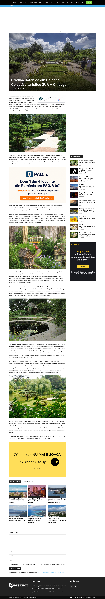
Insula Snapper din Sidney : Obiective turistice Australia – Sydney (57, 501)
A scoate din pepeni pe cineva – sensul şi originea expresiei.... (87, 162)
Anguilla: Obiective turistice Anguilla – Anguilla (34, 520)
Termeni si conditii (73, 597)
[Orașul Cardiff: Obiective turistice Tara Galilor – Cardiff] (37, 491)
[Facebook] (71, 586)
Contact (94, 597)
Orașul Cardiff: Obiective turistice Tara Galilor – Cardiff (36, 501)
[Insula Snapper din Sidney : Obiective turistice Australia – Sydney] (57, 491)
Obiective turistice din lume (24, 31)
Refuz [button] (77, 2)
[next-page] (12, 526)
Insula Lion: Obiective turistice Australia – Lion (17, 519)
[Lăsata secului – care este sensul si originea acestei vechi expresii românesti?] (74, 227)
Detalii (82, 2)
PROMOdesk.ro (60, 592)
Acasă (10, 31)
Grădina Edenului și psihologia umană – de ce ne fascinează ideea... (87, 234)
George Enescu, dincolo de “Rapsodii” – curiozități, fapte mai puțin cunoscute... (87, 170)
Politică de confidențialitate (85, 597)
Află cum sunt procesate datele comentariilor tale (50, 572)
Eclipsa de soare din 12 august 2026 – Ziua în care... (87, 193)
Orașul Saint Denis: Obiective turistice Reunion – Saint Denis (57, 520)
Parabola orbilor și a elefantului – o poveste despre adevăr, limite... (86, 178)
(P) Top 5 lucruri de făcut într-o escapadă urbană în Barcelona (17, 501)
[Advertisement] (52, 19)
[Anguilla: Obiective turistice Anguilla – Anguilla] (37, 511)
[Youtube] (75, 586)
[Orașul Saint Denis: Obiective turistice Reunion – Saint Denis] (57, 511)
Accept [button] (89, 2)
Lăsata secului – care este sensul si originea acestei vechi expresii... (87, 226)
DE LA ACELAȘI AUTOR (28, 481)
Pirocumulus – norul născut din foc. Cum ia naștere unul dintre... (87, 202)
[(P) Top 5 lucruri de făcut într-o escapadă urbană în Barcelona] (18, 491)
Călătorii (15, 31)
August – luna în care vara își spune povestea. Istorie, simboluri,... (87, 218)
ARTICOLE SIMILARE (15, 481)
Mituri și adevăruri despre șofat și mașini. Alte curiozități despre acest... (87, 210)
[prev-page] (10, 526)
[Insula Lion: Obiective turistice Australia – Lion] (18, 511)
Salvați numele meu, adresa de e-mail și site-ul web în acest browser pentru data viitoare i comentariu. (37, 564)
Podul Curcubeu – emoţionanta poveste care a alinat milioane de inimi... (87, 186)
